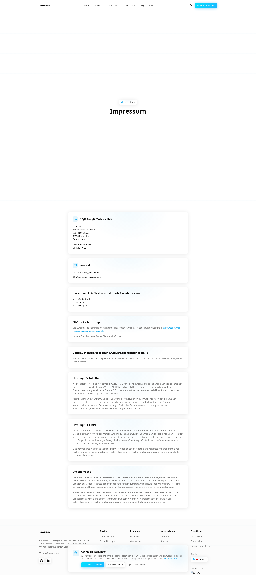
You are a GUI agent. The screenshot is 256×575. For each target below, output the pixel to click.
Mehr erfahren (170, 558)
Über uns (129, 5)
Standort (165, 541)
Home (86, 5)
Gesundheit (136, 541)
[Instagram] (41, 560)
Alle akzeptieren (95, 564)
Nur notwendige (115, 564)
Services (97, 5)
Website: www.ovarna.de (88, 276)
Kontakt (152, 5)
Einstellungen (139, 564)
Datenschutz (197, 541)
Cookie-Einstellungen (201, 546)
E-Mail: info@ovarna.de (87, 272)
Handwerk (135, 536)
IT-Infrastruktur (107, 536)
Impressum (197, 536)
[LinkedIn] (48, 560)
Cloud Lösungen (108, 541)
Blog (143, 5)
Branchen (113, 5)
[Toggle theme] (191, 5)
